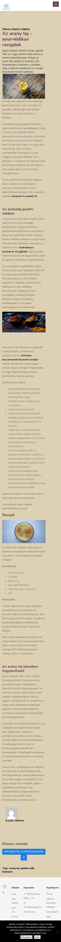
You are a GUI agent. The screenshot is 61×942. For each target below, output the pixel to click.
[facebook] (24, 858)
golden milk (27, 868)
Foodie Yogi (15, 918)
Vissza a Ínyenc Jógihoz (16, 29)
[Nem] (57, 931)
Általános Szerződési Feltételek (51, 903)
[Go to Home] (6, 5)
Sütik (48, 916)
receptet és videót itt (24, 196)
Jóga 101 (14, 910)
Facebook (30, 912)
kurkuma (7, 871)
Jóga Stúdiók (15, 901)
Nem (37, 937)
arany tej (14, 868)
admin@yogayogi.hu (33, 907)
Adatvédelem (52, 912)
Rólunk (49, 894)
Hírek (14, 894)
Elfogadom (26, 937)
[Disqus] (54, 67)
